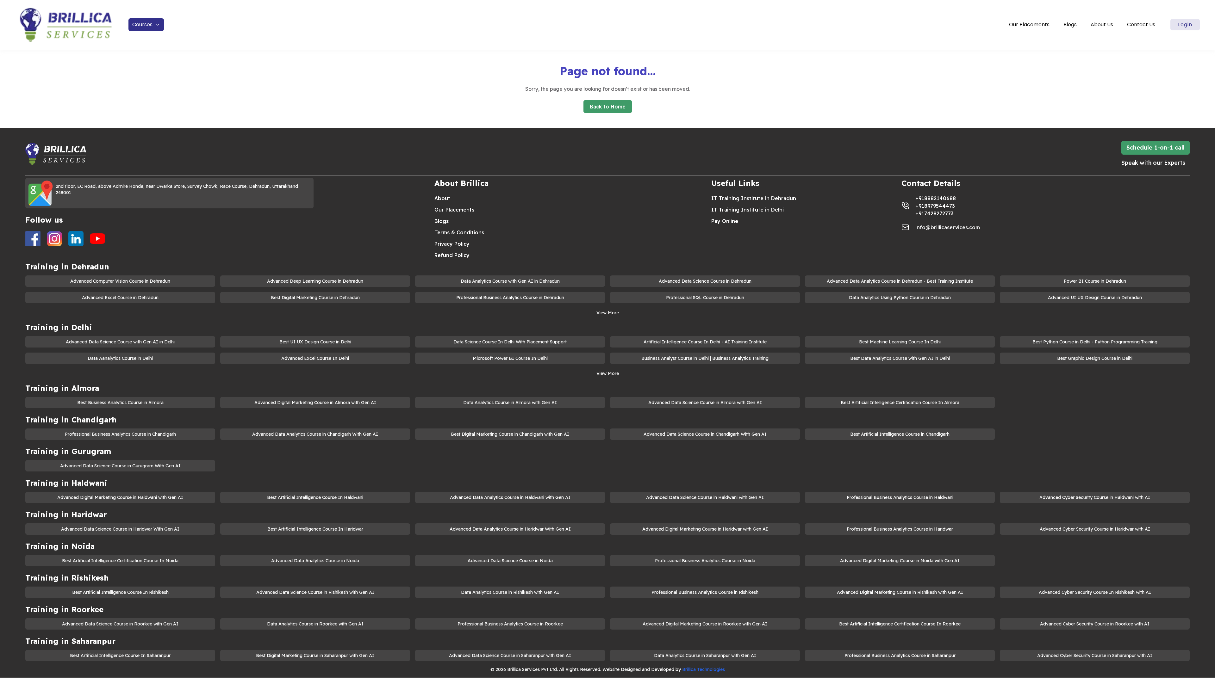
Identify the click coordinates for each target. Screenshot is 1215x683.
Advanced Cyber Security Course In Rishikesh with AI (1095, 592)
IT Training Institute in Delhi (747, 209)
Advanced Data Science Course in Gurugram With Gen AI (120, 466)
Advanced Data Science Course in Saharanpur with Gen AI (510, 655)
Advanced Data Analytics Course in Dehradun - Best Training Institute (900, 281)
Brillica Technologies (703, 669)
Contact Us (1141, 24)
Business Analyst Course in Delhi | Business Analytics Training (705, 358)
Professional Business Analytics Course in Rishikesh (704, 592)
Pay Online (724, 221)
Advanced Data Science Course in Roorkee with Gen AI (120, 624)
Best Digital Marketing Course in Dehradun (315, 297)
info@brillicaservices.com (947, 227)
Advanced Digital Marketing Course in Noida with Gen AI (900, 560)
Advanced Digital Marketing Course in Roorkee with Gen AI (705, 624)
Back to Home (608, 106)
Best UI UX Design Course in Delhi (315, 342)
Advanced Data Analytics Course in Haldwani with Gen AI (510, 497)
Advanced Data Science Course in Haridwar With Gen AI (120, 529)
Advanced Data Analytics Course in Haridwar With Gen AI (510, 529)
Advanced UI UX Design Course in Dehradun (1095, 297)
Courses (142, 24)
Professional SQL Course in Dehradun (705, 297)
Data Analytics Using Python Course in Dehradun (900, 297)
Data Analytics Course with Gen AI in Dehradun (510, 281)
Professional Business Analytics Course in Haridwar (900, 529)
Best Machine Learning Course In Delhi (900, 342)
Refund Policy (452, 255)
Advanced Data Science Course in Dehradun (705, 281)
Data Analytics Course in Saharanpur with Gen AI (705, 655)
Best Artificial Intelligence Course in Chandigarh (900, 434)
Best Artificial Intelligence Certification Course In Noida (120, 560)
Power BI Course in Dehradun (1095, 281)
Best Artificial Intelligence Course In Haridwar (315, 529)
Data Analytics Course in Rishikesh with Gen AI (510, 592)
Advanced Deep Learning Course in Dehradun (315, 281)
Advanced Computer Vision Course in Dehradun (120, 281)
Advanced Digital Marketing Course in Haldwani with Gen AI (120, 497)
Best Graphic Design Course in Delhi (1094, 358)
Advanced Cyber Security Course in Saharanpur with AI (1094, 655)
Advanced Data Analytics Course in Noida (315, 560)
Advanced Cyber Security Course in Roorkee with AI (1095, 624)
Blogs (1070, 24)
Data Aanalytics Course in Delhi (120, 358)
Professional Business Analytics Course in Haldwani (900, 497)
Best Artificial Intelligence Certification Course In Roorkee (900, 624)
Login (1185, 24)
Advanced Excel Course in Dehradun (120, 297)
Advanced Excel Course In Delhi (315, 358)
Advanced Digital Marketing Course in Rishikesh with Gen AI (900, 592)
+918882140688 (935, 198)
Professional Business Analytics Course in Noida (705, 560)
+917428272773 (934, 213)
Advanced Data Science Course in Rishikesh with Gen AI (315, 592)
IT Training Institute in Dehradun (753, 198)
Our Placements (1029, 24)
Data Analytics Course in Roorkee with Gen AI (315, 624)
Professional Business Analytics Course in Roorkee (510, 624)
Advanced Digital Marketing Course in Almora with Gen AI (315, 402)
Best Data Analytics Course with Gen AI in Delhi (900, 358)
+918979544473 (935, 206)
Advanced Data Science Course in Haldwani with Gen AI (705, 497)
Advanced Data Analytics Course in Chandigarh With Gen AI (315, 434)
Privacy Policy (452, 244)
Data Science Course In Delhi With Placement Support (510, 342)
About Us (1102, 24)
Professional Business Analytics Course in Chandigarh (120, 434)
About (442, 198)
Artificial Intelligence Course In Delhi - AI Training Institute (705, 342)
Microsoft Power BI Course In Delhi (510, 358)
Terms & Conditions (459, 232)
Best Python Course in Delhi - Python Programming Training (1094, 342)
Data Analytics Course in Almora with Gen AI (510, 402)
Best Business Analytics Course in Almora (120, 402)
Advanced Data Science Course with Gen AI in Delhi (120, 342)
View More (607, 313)
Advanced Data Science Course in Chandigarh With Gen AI (705, 434)
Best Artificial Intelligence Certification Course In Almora (900, 402)
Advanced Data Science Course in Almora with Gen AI (705, 402)
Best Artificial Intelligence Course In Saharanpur (120, 655)
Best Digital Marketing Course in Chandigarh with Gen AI (510, 434)
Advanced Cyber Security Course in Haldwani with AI (1094, 497)
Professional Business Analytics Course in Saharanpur (900, 655)
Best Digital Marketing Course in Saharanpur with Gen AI (315, 655)
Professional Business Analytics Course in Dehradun (510, 297)
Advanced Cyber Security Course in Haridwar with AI (1095, 529)
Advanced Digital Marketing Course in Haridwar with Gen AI (705, 529)
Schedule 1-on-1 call (1155, 147)
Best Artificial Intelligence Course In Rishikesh (120, 592)
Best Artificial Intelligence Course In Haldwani (315, 497)
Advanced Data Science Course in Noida (510, 560)
